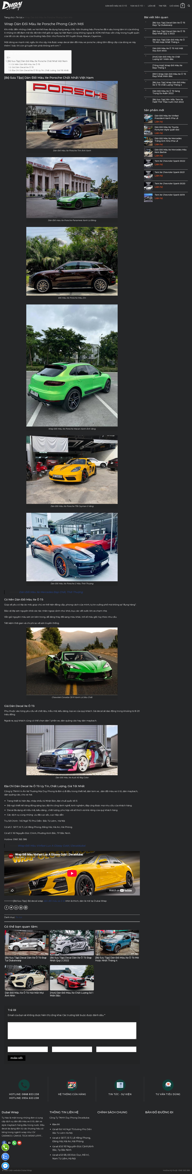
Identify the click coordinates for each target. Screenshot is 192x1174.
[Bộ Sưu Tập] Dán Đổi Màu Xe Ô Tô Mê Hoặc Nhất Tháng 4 (169, 41)
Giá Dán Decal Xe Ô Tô (23, 67)
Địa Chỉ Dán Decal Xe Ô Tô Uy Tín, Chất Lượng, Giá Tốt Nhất (40, 70)
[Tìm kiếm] (189, 5)
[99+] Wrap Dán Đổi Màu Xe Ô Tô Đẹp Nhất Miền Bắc (169, 75)
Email (55, 1044)
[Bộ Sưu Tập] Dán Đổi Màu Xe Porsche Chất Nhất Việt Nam (37, 61)
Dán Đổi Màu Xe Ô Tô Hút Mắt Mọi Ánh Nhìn (168, 49)
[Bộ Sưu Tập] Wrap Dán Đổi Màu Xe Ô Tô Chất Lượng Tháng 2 (169, 83)
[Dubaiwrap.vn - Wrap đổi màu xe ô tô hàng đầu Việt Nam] (12, 6)
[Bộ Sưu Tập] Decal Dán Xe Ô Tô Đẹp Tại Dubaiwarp (169, 24)
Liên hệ (152, 6)
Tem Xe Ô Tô (136, 6)
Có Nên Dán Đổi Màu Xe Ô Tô (25, 64)
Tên (10, 1044)
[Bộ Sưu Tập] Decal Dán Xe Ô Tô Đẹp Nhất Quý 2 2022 (169, 32)
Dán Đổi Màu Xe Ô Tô (116, 6)
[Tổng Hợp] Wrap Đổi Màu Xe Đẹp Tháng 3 (167, 66)
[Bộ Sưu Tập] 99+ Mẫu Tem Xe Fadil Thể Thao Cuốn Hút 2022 (168, 100)
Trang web (102, 1044)
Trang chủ (9, 17)
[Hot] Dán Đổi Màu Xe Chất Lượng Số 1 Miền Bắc (166, 58)
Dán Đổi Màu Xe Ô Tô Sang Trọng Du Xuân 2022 (166, 92)
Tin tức (163, 6)
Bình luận (13, 1020)
